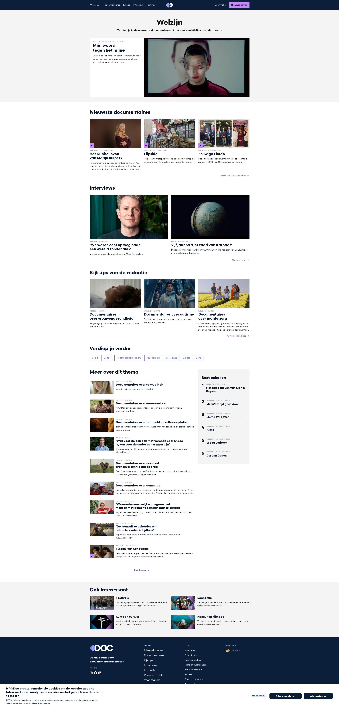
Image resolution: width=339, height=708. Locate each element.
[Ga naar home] (170, 5)
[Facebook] (95, 672)
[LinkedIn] (99, 672)
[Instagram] (91, 672)
